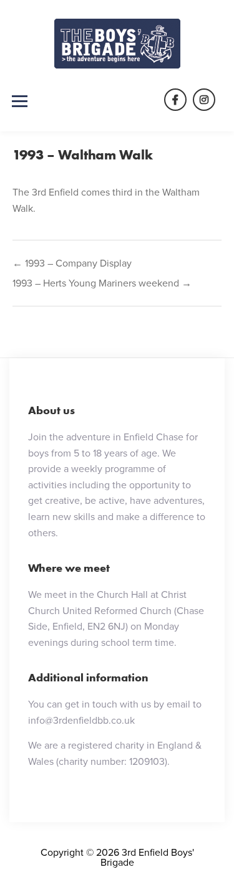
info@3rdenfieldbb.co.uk (81, 720)
